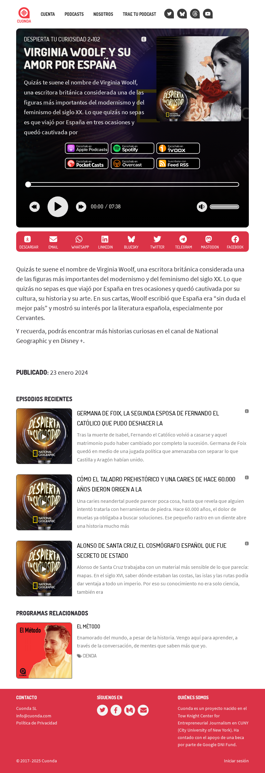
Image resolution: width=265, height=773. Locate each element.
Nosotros (103, 14)
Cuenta (48, 14)
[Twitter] (169, 13)
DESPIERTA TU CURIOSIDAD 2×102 (62, 39)
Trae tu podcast (139, 14)
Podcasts (74, 14)
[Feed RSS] (178, 164)
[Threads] (195, 13)
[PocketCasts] (87, 164)
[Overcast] (132, 164)
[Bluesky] (182, 13)
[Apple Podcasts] (87, 148)
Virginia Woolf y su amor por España (77, 58)
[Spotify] (132, 148)
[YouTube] (208, 13)
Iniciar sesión (236, 761)
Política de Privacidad (36, 723)
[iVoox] (178, 148)
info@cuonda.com (33, 716)
